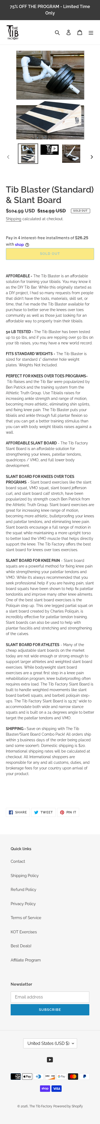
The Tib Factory (40, 1106)
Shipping (13, 219)
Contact (18, 861)
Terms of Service (26, 917)
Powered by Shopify (68, 1106)
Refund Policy (23, 889)
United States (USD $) (48, 1043)
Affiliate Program (26, 960)
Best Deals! (21, 946)
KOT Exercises (24, 932)
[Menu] (91, 32)
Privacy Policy (23, 903)
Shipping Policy (25, 875)
